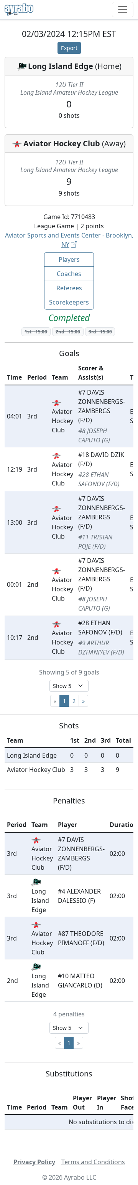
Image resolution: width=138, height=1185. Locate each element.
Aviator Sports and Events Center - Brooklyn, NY (69, 240)
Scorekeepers (69, 302)
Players (69, 259)
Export (69, 48)
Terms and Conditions (93, 1162)
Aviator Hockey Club (61, 143)
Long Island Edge (60, 66)
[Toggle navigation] (122, 9)
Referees (69, 288)
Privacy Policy (34, 1162)
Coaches (69, 273)
